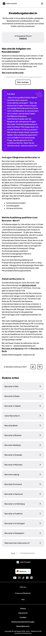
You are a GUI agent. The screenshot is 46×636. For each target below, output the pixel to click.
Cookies (23, 617)
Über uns (23, 587)
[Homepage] (9, 3)
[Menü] (42, 3)
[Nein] (39, 366)
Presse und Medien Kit (23, 593)
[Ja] (33, 366)
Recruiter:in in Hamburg (12, 348)
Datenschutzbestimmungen (23, 622)
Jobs (23, 599)
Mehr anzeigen (23, 82)
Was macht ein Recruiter (13, 72)
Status (23, 608)
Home (13, 553)
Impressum (23, 613)
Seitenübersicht (23, 626)
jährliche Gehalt (29, 285)
